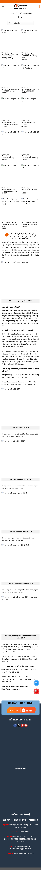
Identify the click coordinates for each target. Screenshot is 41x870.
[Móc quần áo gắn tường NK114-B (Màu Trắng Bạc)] (10, 108)
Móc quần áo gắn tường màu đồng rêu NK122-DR (30, 90)
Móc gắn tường (6, 311)
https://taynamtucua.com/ (10, 689)
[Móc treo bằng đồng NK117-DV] (30, 175)
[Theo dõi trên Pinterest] (22, 725)
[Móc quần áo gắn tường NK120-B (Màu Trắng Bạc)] (30, 142)
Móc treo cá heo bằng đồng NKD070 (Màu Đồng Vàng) (29, 223)
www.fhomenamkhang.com (18, 687)
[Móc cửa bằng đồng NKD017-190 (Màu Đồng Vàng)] (30, 40)
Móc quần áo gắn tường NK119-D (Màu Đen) (8, 157)
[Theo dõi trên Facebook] (15, 725)
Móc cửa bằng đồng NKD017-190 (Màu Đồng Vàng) (29, 55)
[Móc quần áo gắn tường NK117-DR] (30, 108)
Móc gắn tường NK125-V (20, 428)
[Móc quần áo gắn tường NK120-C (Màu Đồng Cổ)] (10, 175)
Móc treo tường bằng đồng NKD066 (20, 301)
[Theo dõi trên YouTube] (26, 725)
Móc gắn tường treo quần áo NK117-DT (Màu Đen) (10, 90)
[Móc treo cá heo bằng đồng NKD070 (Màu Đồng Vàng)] (30, 208)
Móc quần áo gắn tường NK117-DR (28, 123)
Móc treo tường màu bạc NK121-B (21, 532)
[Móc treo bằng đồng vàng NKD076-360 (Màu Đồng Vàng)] (10, 208)
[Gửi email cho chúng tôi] (18, 725)
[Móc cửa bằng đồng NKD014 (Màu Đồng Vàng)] (10, 40)
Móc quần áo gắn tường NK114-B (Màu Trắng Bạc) (9, 123)
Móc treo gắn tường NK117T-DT (20, 480)
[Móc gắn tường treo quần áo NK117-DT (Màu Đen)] (10, 75)
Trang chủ (12, 13)
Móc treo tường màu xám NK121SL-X (20, 584)
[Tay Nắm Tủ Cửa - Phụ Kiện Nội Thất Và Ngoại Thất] (20, 6)
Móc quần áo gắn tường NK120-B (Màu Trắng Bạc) (29, 157)
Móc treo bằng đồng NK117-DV (30, 190)
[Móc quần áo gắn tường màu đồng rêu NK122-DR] (30, 75)
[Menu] (2, 6)
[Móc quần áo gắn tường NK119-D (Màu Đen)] (10, 142)
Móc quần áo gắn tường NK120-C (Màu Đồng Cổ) (9, 190)
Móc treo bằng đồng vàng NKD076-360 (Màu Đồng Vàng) (9, 224)
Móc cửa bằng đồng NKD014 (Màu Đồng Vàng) (10, 55)
